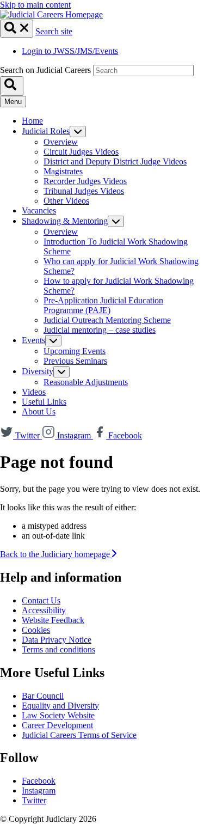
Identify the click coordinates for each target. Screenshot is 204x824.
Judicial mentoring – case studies (100, 329)
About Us (38, 411)
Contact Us (41, 600)
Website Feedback (53, 620)
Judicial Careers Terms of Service (79, 735)
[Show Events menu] (53, 340)
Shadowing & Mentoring (65, 220)
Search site (53, 31)
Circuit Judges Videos (81, 151)
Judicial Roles (46, 131)
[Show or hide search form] (16, 29)
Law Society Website (58, 715)
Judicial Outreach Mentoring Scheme (107, 320)
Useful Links (44, 401)
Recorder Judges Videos (85, 181)
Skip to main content (35, 4)
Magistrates (63, 171)
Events (33, 340)
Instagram (38, 790)
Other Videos (66, 200)
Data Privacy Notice (56, 639)
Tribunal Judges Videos (84, 191)
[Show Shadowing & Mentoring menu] (116, 221)
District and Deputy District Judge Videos (115, 161)
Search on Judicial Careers (45, 70)
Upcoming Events (75, 351)
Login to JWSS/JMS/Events (70, 51)
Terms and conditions (58, 649)
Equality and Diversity (60, 705)
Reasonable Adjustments (86, 382)
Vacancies (39, 210)
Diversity (37, 371)
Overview (61, 142)
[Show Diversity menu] (61, 371)
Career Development (57, 725)
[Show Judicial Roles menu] (78, 131)
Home (32, 120)
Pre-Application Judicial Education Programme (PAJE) (103, 305)
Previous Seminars (75, 360)
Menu (13, 101)
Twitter (34, 800)
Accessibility (44, 610)
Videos (34, 391)
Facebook (38, 780)
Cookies (36, 629)
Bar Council (43, 695)
